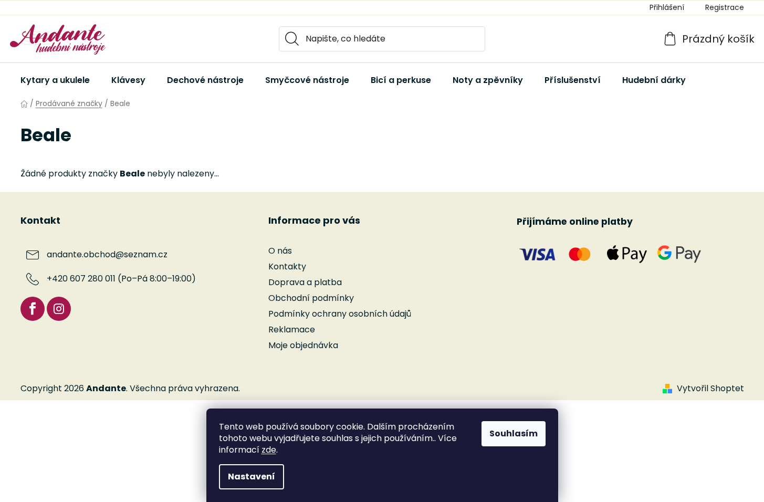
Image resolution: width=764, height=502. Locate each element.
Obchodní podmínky (311, 298)
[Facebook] (32, 309)
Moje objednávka (303, 345)
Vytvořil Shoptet (710, 388)
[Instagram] (59, 309)
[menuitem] (55, 80)
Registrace (724, 7)
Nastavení (251, 476)
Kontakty (287, 266)
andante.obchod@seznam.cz (107, 254)
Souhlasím (513, 433)
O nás (280, 251)
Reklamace (291, 329)
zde (268, 450)
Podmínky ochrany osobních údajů (339, 314)
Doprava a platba (305, 282)
